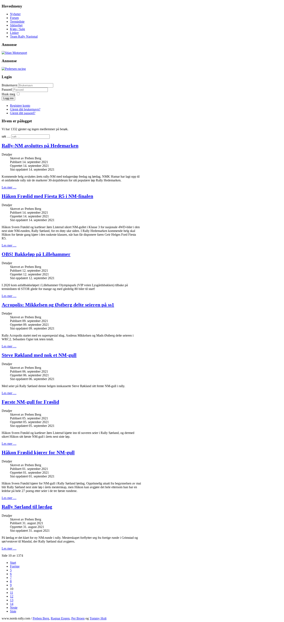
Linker (14, 33)
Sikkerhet (16, 25)
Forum (14, 18)
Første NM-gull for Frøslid (30, 402)
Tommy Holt (98, 618)
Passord (7, 89)
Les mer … (9, 187)
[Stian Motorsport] (14, 53)
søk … (6, 136)
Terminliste (17, 21)
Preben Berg (41, 618)
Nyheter (15, 14)
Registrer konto (20, 105)
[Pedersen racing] (14, 69)
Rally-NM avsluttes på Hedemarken (40, 145)
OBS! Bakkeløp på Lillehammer (36, 254)
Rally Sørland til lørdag (27, 506)
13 (11, 600)
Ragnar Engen (60, 618)
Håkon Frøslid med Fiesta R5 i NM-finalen (47, 196)
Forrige (15, 566)
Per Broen (78, 618)
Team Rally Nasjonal (24, 36)
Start (13, 562)
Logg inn (8, 98)
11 (11, 592)
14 (11, 604)
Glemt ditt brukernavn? (25, 109)
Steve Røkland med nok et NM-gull (39, 355)
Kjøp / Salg (17, 29)
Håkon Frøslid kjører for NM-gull (38, 452)
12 (11, 596)
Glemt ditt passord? (22, 113)
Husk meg (8, 94)
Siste (13, 611)
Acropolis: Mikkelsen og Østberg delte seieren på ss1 (58, 304)
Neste (13, 607)
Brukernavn (9, 85)
